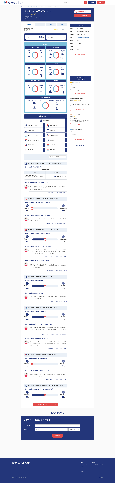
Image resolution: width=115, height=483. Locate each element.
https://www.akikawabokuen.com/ (83, 37)
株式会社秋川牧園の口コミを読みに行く (45, 404)
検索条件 (26, 429)
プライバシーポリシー (22, 477)
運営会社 (13, 477)
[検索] (85, 2)
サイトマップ (83, 469)
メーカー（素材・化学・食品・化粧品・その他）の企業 (34, 6)
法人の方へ (83, 471)
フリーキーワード (28, 425)
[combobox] (73, 2)
